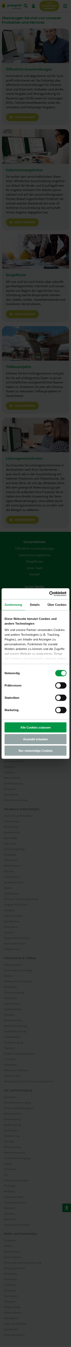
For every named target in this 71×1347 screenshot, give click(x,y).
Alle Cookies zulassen (35, 727)
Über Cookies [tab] (57, 604)
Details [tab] (35, 604)
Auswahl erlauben (35, 739)
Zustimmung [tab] (13, 604)
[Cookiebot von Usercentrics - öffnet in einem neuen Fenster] (50, 593)
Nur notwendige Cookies (36, 750)
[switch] (60, 685)
